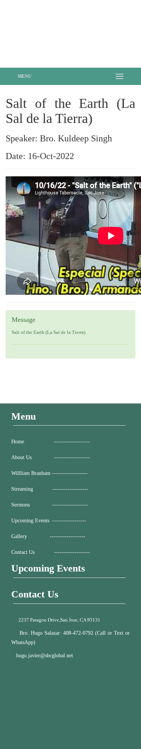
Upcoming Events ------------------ (48, 520)
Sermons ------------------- (49, 505)
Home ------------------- (50, 441)
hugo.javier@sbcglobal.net (44, 655)
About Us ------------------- (50, 457)
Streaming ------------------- (49, 489)
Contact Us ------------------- (50, 552)
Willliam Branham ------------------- (49, 473)
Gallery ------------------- (48, 536)
